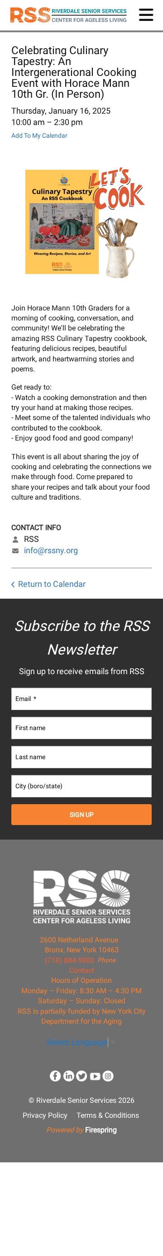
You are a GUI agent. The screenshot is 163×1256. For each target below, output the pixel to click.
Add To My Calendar (39, 135)
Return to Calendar (52, 584)
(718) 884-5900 (69, 960)
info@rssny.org (51, 550)
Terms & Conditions (108, 1115)
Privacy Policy (45, 1115)
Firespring (101, 1130)
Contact (81, 970)
